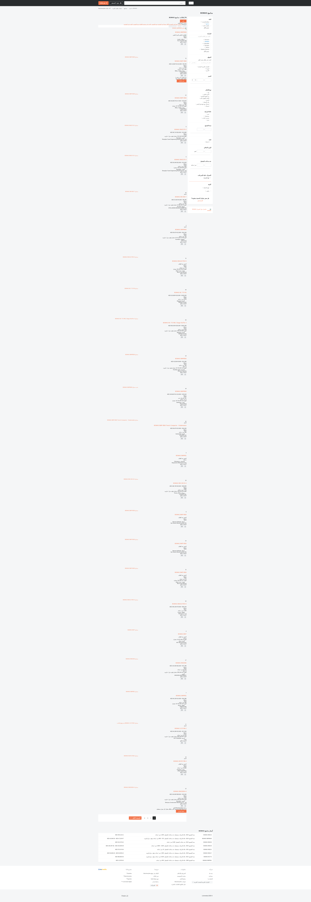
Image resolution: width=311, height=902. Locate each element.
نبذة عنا (211, 873)
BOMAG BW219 (207, 845)
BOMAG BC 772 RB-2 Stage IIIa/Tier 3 (174, 323)
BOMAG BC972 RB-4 (179, 761)
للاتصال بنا (210, 879)
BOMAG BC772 (208, 856)
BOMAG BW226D (181, 663)
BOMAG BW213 (207, 835)
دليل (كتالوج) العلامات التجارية (179, 884)
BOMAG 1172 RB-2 (180, 728)
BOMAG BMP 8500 (180, 61)
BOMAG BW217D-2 (180, 129)
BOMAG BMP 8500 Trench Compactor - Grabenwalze (170, 425)
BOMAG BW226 (207, 842)
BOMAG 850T (182, 634)
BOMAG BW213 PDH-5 (179, 604)
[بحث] (184, 3)
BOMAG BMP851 (181, 455)
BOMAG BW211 (208, 849)
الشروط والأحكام (181, 873)
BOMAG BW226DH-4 (179, 791)
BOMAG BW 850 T (180, 197)
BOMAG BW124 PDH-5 (179, 261)
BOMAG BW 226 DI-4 (179, 483)
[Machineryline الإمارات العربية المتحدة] (204, 3)
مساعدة (211, 876)
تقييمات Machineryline (180, 881)
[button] (184, 44)
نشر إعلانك (181, 81)
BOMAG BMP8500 (180, 32)
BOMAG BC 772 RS (180, 292)
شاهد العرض (181, 811)
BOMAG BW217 (207, 853)
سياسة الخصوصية (181, 876)
